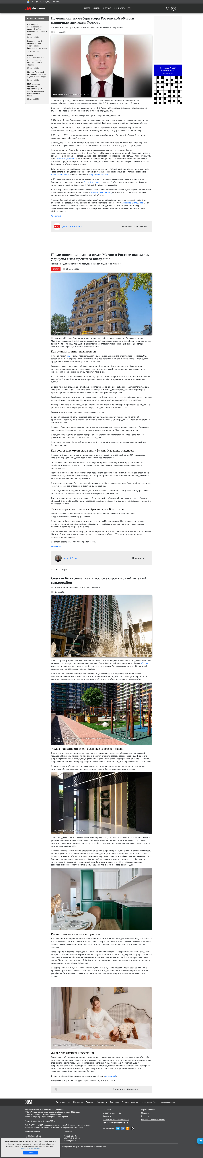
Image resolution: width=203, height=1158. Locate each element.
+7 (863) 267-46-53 (72, 1138)
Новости (87, 8)
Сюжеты (96, 8)
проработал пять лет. (98, 174)
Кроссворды (101, 1102)
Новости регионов (167, 1102)
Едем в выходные (63, 1102)
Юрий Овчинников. (60, 174)
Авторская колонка (130, 1102)
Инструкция (78, 1102)
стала (69, 355)
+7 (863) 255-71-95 (33, 1136)
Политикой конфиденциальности (30, 1149)
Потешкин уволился (65, 158)
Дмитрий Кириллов (72, 226)
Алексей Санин (71, 558)
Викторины (114, 1102)
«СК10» (144, 663)
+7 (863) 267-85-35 (72, 1136)
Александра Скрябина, (101, 192)
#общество (56, 546)
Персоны (90, 1102)
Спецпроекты (119, 8)
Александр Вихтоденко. (132, 202)
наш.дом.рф (110, 1076)
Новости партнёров (149, 1102)
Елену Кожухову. (91, 182)
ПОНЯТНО (30, 1153)
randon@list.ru (70, 1140)
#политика (56, 215)
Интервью (107, 8)
